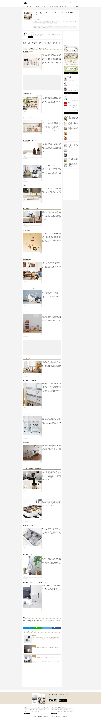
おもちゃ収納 (44, 21)
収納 (25, 707)
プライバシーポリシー (46, 716)
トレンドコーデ (31, 709)
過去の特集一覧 (71, 73)
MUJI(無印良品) (54, 23)
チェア (67, 21)
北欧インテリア (72, 21)
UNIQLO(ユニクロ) (66, 709)
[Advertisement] (42, 82)
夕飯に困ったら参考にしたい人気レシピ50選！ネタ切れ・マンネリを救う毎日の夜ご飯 (73, 133)
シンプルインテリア (61, 21)
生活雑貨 (43, 23)
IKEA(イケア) (54, 711)
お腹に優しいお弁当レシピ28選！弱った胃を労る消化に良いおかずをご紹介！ (73, 137)
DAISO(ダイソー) (60, 707)
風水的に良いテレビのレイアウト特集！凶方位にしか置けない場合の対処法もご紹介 (73, 128)
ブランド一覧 (54, 713)
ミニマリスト (33, 707)
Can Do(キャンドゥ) (67, 707)
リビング (38, 707)
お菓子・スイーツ (27, 711)
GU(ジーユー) (60, 709)
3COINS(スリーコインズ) (65, 711)
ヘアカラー (43, 709)
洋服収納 (35, 23)
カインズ (72, 711)
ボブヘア (26, 709)
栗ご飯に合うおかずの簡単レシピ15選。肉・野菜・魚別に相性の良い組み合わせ (73, 118)
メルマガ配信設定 (64, 716)
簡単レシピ (33, 711)
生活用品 (39, 23)
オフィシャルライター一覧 (71, 93)
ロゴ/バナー (59, 716)
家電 (75, 21)
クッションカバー (55, 21)
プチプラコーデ (38, 709)
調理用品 (47, 23)
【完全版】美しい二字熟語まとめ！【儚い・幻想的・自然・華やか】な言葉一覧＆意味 (73, 123)
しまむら (59, 711)
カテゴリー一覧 (27, 713)
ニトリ (72, 709)
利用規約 (40, 716)
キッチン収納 (43, 707)
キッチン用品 (49, 21)
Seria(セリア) (54, 707)
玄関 (47, 707)
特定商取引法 (53, 716)
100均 (35, 21)
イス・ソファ (39, 21)
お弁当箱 (38, 711)
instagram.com (26, 113)
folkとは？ (35, 716)
